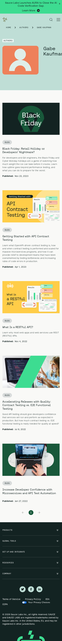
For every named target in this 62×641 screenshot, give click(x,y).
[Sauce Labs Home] (4, 19)
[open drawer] (58, 19)
